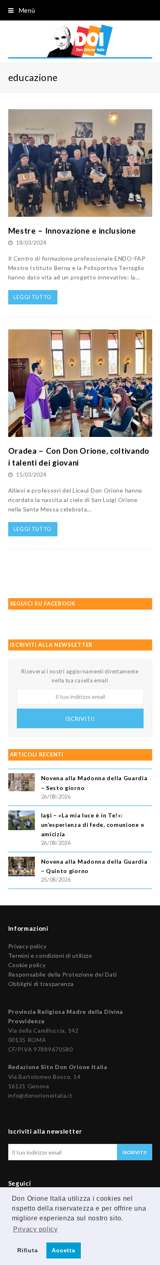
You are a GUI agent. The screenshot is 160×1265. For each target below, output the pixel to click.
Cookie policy (27, 964)
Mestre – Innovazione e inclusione (72, 230)
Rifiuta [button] (27, 1250)
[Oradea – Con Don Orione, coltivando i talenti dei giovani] (80, 432)
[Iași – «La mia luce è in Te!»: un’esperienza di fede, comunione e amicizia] (21, 821)
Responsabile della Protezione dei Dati (62, 974)
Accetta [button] (63, 1250)
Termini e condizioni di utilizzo (50, 955)
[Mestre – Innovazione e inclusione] (80, 212)
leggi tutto (33, 297)
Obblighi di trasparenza (41, 983)
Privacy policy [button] (35, 1229)
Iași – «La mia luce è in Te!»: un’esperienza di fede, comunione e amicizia (92, 824)
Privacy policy (27, 946)
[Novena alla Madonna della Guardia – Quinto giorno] (21, 868)
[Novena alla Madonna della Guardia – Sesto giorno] (21, 783)
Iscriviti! (80, 718)
